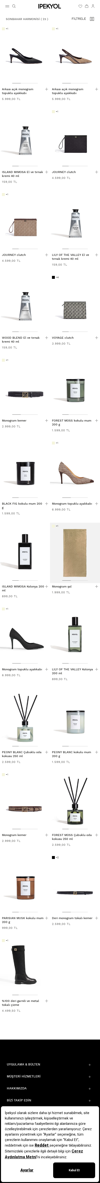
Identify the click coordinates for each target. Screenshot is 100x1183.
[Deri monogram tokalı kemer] (75, 884)
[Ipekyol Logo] (50, 6)
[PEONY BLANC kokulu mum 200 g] (75, 718)
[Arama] (14, 6)
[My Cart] (86, 6)
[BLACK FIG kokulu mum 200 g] (25, 470)
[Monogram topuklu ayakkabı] (75, 470)
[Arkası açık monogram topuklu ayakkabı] (25, 55)
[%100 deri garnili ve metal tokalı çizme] (25, 967)
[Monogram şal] (75, 553)
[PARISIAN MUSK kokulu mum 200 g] (25, 884)
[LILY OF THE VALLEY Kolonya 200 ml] (75, 636)
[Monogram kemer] (25, 387)
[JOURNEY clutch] (75, 138)
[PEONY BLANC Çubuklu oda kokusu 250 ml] (25, 718)
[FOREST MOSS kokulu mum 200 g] (75, 387)
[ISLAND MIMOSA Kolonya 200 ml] (25, 553)
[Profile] (93, 6)
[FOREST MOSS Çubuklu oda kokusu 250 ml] (75, 801)
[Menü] (7, 6)
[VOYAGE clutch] (75, 304)
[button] (92, 19)
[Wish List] (80, 6)
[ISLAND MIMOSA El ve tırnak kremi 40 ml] (25, 138)
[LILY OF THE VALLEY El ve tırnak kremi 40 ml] (75, 221)
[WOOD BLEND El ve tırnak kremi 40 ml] (25, 304)
